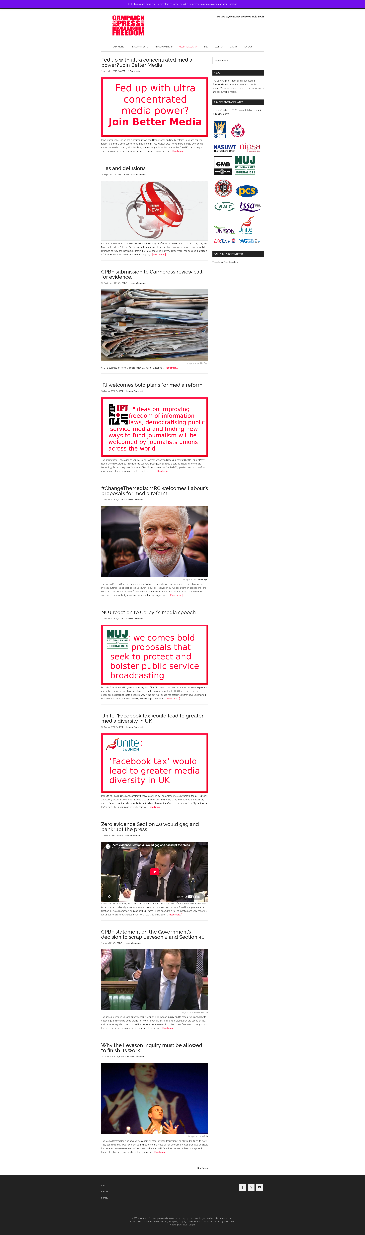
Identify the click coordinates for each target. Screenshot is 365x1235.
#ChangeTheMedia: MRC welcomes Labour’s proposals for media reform (154, 490)
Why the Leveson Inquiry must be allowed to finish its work (151, 1047)
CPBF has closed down (139, 4)
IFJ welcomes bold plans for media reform (151, 385)
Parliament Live (201, 1012)
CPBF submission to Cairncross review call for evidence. (151, 274)
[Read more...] (178, 151)
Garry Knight (202, 580)
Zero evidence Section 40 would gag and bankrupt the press (150, 826)
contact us (200, 1221)
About (104, 1185)
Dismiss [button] (233, 4)
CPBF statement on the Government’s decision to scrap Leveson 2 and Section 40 (153, 934)
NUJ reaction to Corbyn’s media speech (148, 612)
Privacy (104, 1198)
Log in (192, 1225)
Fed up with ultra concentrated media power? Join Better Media (146, 62)
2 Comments (134, 71)
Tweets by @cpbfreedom (225, 262)
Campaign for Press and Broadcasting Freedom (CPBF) (128, 25)
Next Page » (202, 1168)
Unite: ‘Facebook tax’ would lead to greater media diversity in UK (152, 718)
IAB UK (205, 1136)
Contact (104, 1192)
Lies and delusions (123, 168)
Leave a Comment (138, 174)
